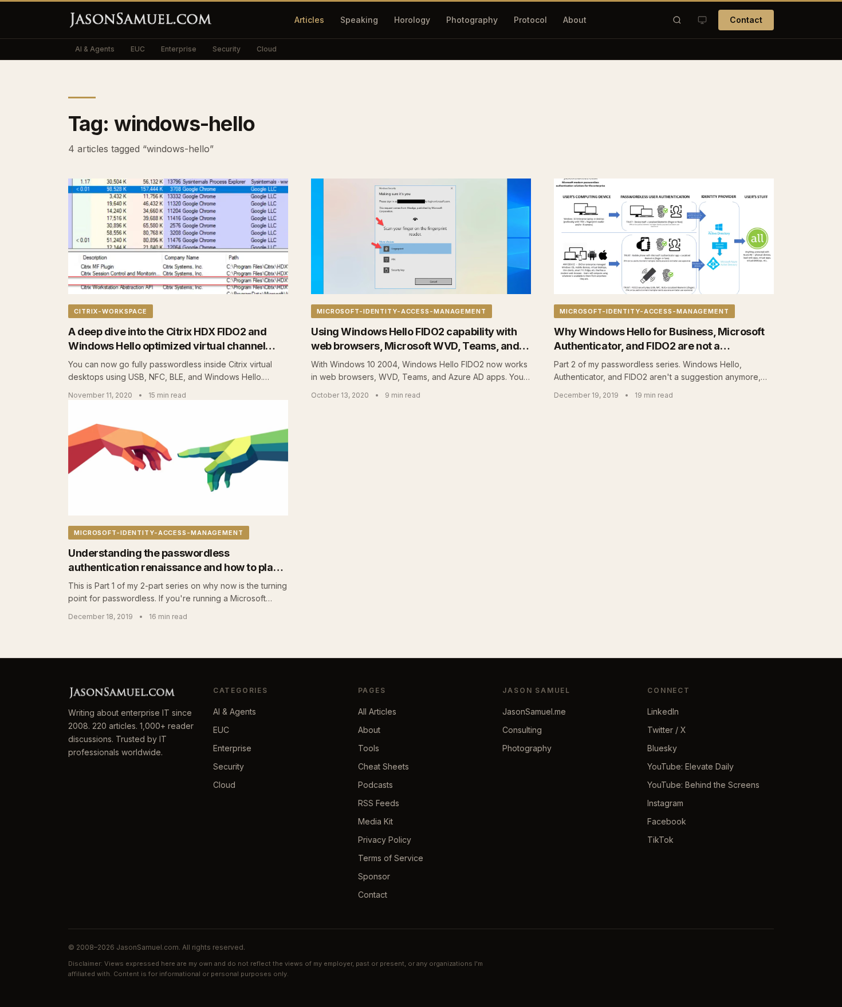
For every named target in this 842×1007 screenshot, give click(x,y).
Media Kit (375, 821)
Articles (309, 20)
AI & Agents (95, 49)
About (575, 20)
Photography (472, 20)
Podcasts (375, 785)
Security (227, 49)
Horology (412, 20)
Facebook (666, 821)
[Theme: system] (702, 20)
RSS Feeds (378, 803)
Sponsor (374, 876)
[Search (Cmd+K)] (677, 20)
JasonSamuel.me (534, 711)
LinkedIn (663, 711)
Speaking (359, 20)
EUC (138, 49)
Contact (746, 20)
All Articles (377, 711)
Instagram (665, 803)
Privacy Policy (384, 840)
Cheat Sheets (383, 766)
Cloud (267, 49)
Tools (368, 748)
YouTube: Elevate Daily (690, 766)
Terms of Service (390, 858)
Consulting (522, 730)
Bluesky (662, 748)
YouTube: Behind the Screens (703, 785)
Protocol (530, 20)
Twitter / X (666, 730)
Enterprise (178, 49)
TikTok (660, 840)
